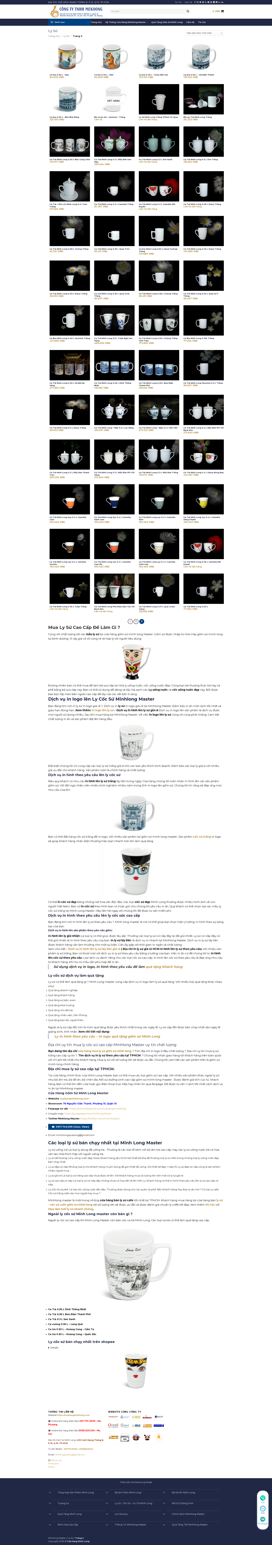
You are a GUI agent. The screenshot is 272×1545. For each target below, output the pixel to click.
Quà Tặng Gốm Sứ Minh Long (167, 22)
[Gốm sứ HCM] (136, 1425)
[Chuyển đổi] (50, 1493)
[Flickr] (219, 2)
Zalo (263, 1513)
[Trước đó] (130, 621)
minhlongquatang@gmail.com (70, 1454)
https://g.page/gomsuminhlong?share (87, 1113)
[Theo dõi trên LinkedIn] (214, 2)
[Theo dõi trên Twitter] (200, 2)
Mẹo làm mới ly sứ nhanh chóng (70, 1209)
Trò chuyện (262, 1523)
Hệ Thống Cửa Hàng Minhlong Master (125, 22)
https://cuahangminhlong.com (73, 1415)
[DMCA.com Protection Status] (55, 1463)
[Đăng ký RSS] (211, 2)
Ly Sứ (66, 36)
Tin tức (202, 22)
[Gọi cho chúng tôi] (206, 2)
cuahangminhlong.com (74, 1098)
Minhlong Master (57, 1538)
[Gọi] (263, 1498)
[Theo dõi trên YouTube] (216, 2)
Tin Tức (178, 2)
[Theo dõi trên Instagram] (197, 2)
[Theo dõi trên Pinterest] (208, 2)
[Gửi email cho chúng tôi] (203, 2)
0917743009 (70, 1449)
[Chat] (263, 1519)
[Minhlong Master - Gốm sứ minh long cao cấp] (76, 12)
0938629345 (86, 1449)
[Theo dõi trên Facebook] (195, 2)
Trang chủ (96, 22)
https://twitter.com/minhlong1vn (100, 1118)
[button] (69, 22)
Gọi (262, 1502)
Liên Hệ (188, 2)
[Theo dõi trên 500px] (222, 2)
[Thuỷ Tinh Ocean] (124, 1425)
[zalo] (263, 1508)
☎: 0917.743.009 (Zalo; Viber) (70, 1126)
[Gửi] (188, 11)
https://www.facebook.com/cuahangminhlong (98, 1108)
